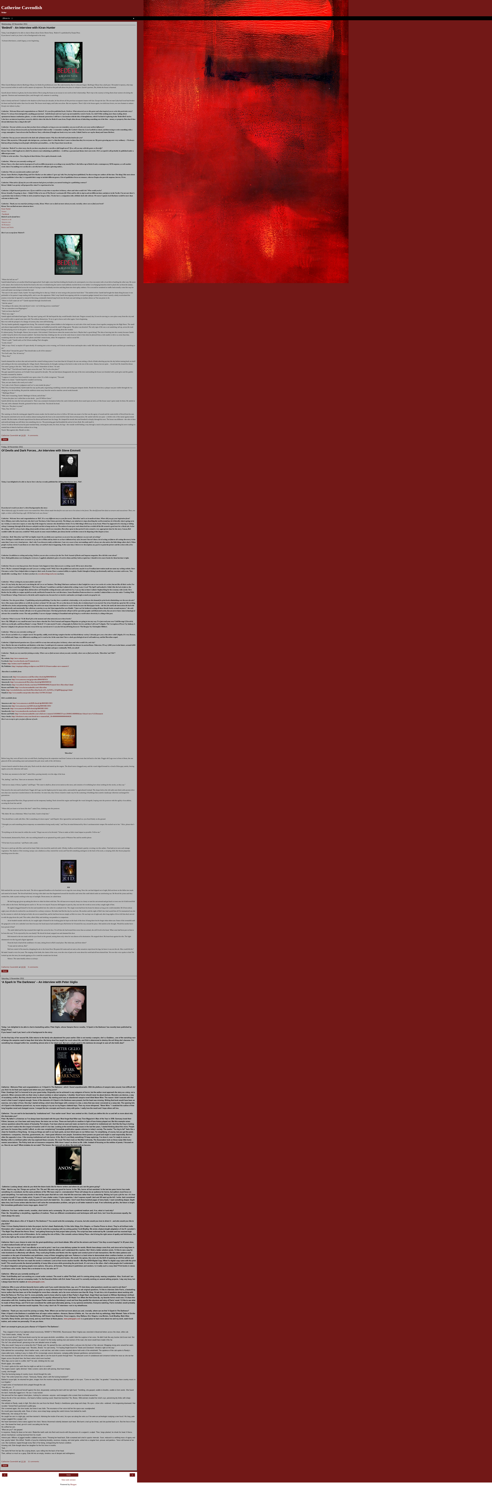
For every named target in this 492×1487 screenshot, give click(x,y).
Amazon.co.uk (6, 219)
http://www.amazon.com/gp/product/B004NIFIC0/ (30, 679)
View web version (68, 1480)
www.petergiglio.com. (36, 1282)
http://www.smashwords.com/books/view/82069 (28, 711)
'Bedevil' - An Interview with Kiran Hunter (28, 27)
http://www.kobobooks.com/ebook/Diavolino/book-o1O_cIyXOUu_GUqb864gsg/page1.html (39, 690)
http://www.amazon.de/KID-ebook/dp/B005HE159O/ (29, 708)
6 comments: (33, 967)
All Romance (6, 225)
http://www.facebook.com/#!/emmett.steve (24, 661)
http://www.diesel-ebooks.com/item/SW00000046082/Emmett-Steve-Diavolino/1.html (42, 685)
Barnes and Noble (7, 227)
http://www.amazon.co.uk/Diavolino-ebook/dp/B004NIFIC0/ (34, 677)
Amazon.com (6, 222)
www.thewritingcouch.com (47, 574)
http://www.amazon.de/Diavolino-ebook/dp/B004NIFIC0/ (31, 682)
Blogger (73, 1484)
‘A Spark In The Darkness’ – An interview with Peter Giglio (39, 982)
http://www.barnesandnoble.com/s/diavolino (31, 687)
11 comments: (33, 1461)
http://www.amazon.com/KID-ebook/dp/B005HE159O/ (31, 706)
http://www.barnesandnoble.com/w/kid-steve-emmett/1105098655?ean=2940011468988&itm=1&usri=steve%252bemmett (59, 714)
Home (68, 1475)
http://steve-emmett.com (19, 658)
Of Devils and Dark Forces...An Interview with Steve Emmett (40, 450)
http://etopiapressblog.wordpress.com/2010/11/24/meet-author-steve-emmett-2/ (40, 666)
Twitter (3, 211)
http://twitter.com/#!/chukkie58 (19, 664)
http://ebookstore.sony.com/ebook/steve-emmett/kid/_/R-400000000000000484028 (41, 716)
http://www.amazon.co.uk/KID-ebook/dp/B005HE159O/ (33, 703)
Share (5, 439)
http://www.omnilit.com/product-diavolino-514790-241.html (30, 693)
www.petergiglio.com (72, 1319)
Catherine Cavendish (21, 7)
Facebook (5, 214)
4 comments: (33, 435)
